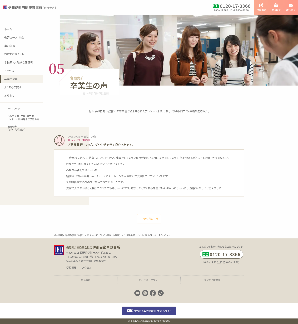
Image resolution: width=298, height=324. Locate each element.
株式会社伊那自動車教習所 (90, 261)
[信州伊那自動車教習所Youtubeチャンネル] (137, 293)
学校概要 (71, 267)
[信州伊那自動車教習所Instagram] (145, 293)
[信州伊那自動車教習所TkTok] (161, 293)
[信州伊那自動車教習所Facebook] (153, 293)
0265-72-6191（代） (82, 256)
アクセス (86, 267)
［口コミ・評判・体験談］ (79, 140)
